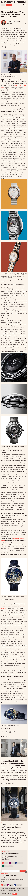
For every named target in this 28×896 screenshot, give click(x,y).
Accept (15, 893)
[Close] (26, 872)
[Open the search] (23, 5)
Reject (9, 893)
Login (3, 5)
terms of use (15, 890)
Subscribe (8, 5)
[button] (14, 448)
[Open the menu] (26, 5)
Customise (4, 893)
